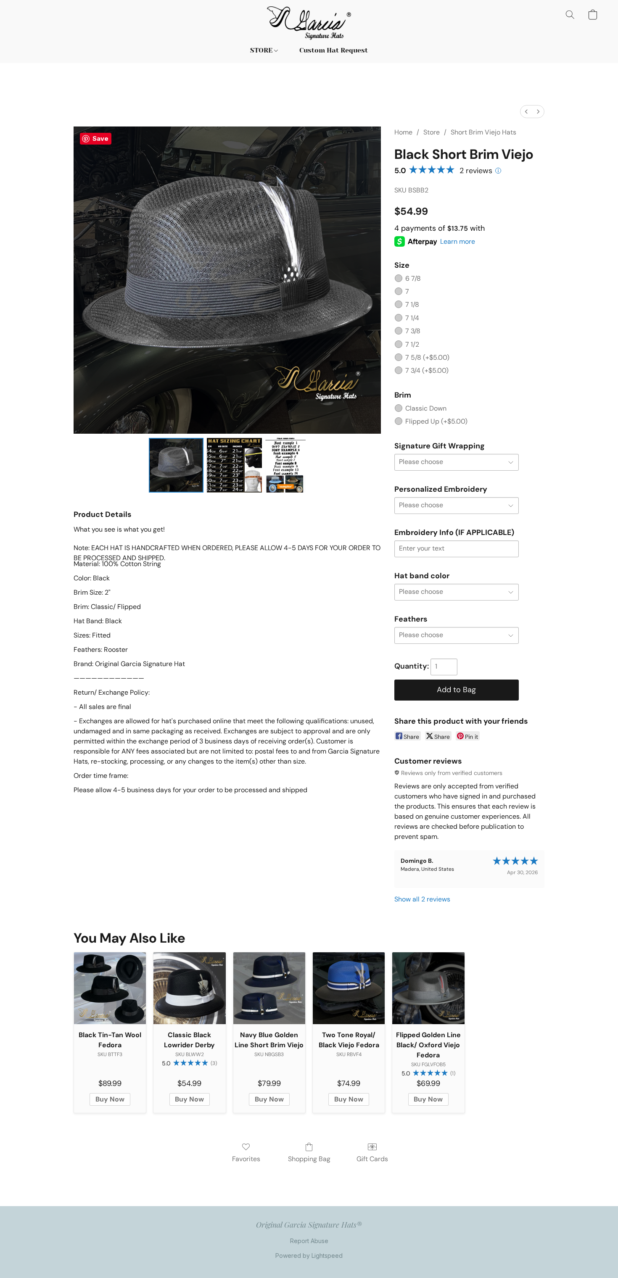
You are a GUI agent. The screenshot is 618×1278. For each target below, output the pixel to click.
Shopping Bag (309, 1158)
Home (403, 132)
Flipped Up (436, 421)
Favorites (246, 1158)
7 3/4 (427, 370)
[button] (309, 23)
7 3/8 (412, 331)
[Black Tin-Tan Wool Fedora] (110, 988)
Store (431, 132)
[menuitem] (526, 111)
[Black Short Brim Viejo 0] (176, 465)
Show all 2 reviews (422, 899)
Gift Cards (372, 1158)
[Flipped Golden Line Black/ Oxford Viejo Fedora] (428, 988)
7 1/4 (412, 318)
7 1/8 (412, 304)
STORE (262, 50)
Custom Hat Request (333, 50)
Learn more (457, 241)
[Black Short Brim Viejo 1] (234, 465)
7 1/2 (412, 344)
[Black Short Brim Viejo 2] (285, 465)
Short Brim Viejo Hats (483, 132)
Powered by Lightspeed (309, 1255)
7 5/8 (427, 357)
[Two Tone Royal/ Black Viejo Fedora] (349, 988)
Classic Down (425, 408)
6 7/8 (413, 278)
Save (100, 138)
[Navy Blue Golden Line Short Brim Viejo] (269, 988)
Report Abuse (309, 1240)
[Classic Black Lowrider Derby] (189, 988)
